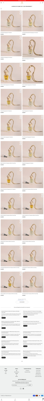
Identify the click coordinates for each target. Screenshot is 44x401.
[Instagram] (23, 389)
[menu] (1, 2)
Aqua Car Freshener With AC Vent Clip (28, 241)
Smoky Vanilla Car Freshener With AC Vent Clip (8, 215)
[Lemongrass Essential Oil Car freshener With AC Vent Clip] (11, 255)
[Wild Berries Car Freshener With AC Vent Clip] (32, 177)
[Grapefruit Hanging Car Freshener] (32, 151)
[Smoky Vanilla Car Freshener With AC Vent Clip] (11, 203)
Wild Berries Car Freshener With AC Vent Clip (29, 189)
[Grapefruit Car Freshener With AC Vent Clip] (11, 229)
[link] (15, 399)
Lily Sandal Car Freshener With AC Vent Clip (29, 267)
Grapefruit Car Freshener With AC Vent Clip (8, 241)
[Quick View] (20, 13)
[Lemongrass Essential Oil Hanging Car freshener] (32, 21)
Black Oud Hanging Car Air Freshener (28, 58)
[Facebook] (21, 389)
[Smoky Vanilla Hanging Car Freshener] (11, 125)
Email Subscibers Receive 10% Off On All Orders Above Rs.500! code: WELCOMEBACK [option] (22, 0)
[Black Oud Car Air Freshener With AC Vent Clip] (11, 151)
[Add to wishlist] (20, 11)
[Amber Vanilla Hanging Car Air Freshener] (11, 73)
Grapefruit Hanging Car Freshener (27, 163)
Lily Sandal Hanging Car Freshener (6, 32)
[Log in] (40, 2)
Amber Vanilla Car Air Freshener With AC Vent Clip (30, 215)
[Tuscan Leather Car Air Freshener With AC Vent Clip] (11, 282)
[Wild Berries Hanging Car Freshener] (11, 45)
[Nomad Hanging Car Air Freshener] (11, 99)
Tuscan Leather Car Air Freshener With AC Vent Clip (9, 293)
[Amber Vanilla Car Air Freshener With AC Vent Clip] (32, 203)
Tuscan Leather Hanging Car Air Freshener (29, 84)
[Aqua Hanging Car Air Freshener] (32, 99)
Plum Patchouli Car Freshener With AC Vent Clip (30, 293)
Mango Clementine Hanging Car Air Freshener (8, 189)
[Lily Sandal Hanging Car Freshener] (11, 21)
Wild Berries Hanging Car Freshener (6, 57)
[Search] (3, 2)
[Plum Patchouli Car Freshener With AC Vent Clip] (32, 282)
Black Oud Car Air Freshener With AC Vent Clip (8, 163)
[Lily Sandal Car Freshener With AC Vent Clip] (32, 255)
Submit (29, 385)
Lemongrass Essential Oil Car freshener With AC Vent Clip (10, 267)
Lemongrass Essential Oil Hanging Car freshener (30, 32)
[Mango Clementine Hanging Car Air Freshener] (11, 177)
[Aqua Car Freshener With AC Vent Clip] (32, 229)
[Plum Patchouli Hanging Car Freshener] (32, 125)
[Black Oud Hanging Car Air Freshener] (32, 47)
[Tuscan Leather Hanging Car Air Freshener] (32, 73)
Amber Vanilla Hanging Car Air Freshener (7, 84)
